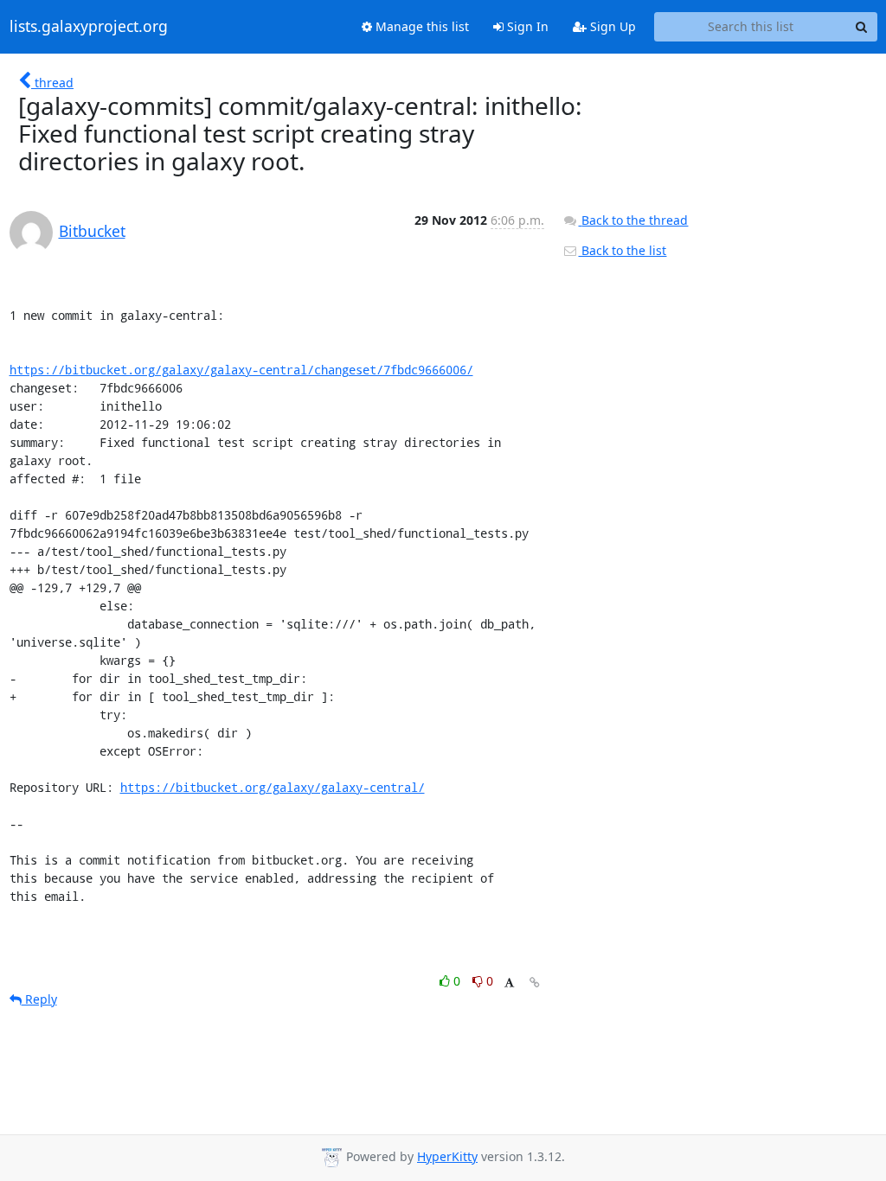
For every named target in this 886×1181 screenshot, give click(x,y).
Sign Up (611, 26)
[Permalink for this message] (534, 982)
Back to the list (622, 250)
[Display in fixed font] (509, 983)
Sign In (526, 26)
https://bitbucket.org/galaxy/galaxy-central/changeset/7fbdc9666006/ (241, 369)
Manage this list (420, 26)
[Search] (861, 26)
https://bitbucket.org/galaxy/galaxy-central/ (272, 787)
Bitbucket (92, 230)
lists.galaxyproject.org (89, 26)
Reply (39, 999)
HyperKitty (447, 1156)
